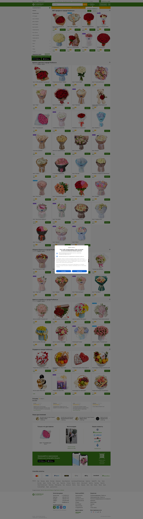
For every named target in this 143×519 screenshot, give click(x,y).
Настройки (63, 271)
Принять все (79, 271)
